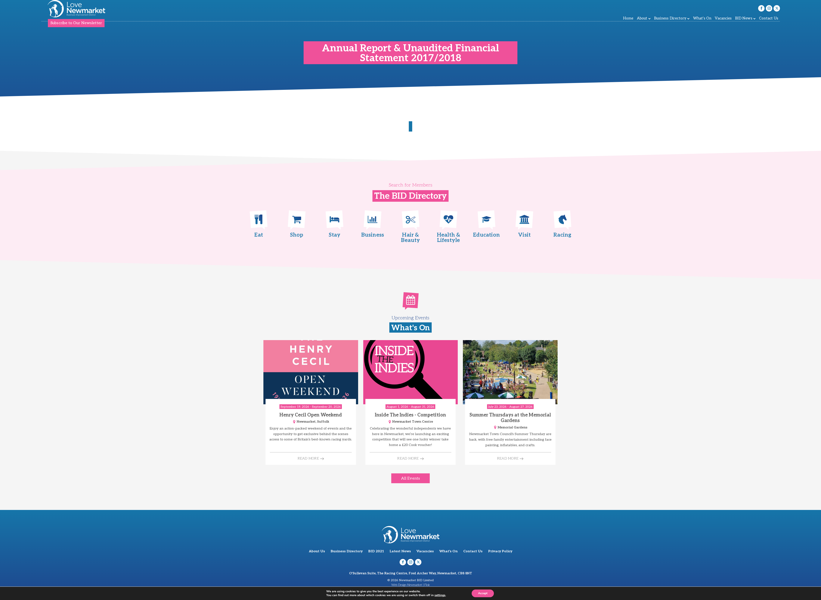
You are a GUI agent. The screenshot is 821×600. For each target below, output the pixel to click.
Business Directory (670, 18)
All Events (410, 478)
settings (439, 595)
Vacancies (723, 18)
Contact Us (768, 18)
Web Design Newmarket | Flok (410, 585)
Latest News (400, 551)
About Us (317, 551)
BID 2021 (376, 551)
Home (628, 18)
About (642, 18)
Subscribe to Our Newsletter (76, 23)
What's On (702, 18)
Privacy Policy (500, 551)
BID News (743, 18)
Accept (482, 593)
